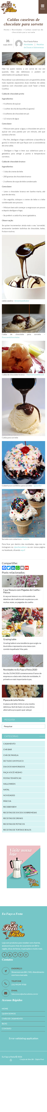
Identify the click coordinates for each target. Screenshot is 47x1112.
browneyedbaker (22, 300)
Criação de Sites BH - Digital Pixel (32, 1059)
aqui (22, 550)
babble (26, 539)
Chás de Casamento (12, 1018)
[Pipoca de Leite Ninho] (22, 691)
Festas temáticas (12, 778)
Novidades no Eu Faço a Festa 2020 (20, 669)
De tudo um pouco (13, 761)
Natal (6, 789)
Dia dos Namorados (14, 766)
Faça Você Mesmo (12, 772)
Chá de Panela (10, 755)
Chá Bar (7, 749)
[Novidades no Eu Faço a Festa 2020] (22, 660)
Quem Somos (9, 1013)
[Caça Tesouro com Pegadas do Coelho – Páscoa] (22, 581)
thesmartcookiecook (35, 374)
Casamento (9, 743)
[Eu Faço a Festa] (9, 7)
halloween (9, 784)
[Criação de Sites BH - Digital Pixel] (11, 1059)
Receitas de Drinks (13, 818)
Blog (4, 1023)
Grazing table (9, 639)
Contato (6, 1028)
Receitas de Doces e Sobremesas (20, 812)
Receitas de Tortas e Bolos (17, 829)
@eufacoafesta (20, 547)
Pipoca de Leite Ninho (13, 700)
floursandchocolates (11, 337)
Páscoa (7, 801)
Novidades (17, 30)
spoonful (37, 485)
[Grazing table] (22, 622)
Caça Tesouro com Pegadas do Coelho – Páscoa (22, 591)
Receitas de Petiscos (14, 824)
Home (7, 30)
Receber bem (9, 807)
